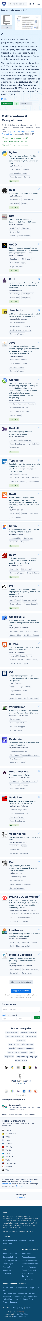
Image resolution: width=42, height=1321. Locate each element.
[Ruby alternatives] (4, 555)
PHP (19, 75)
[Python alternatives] (4, 153)
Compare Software (10, 1257)
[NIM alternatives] (4, 217)
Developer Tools (21, 1288)
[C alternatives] (6, 20)
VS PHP (8, 1130)
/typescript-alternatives (10, 458)
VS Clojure (9, 1157)
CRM (4, 1293)
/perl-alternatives (8, 860)
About (5, 1243)
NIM (37, 69)
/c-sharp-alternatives (10, 670)
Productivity (22, 1293)
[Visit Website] (39, 152)
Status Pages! (8, 1264)
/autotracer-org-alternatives (12, 769)
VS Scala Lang (10, 1163)
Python (20, 69)
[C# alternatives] (4, 673)
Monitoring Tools (26, 1299)
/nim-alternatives (8, 214)
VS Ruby (8, 1147)
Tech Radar (26, 1254)
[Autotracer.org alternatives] (4, 772)
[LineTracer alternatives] (4, 931)
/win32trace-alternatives (11, 705)
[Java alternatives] (4, 343)
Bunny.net (20, 1312)
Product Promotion (10, 1241)
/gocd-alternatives (9, 242)
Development (21, 1040)
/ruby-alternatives (8, 552)
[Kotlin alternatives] (4, 527)
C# (2, 79)
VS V (7, 1170)
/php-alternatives (8, 583)
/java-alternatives (8, 340)
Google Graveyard (29, 1270)
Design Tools (34, 1288)
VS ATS (8, 1140)
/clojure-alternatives (9, 377)
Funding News (8, 1267)
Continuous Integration (14, 1036)
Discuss (31, 1241)
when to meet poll (19, 1316)
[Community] (34, 3)
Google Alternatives (29, 1260)
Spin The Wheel (22, 1314)
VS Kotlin (8, 1167)
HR (25, 1296)
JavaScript (27, 75)
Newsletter (7, 1273)
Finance (5, 1302)
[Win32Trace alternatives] (4, 708)
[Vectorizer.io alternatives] (4, 834)
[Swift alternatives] (4, 495)
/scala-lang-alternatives (11, 795)
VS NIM (8, 1150)
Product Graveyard (29, 1267)
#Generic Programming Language (14, 141)
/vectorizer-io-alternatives (11, 831)
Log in (4, 1015)
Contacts (22, 1241)
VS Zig (7, 1160)
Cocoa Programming (11, 1032)
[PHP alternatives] (4, 586)
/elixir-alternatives (8, 277)
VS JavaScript (10, 1134)
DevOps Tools (31, 1036)
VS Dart (8, 1153)
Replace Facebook (29, 1257)
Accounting (7, 1296)
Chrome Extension (10, 1260)
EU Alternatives (27, 1279)
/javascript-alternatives (10, 308)
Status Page (25, 103)
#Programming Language (11, 138)
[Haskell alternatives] (4, 429)
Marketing (32, 1293)
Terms (28, 1308)
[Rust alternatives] (4, 190)
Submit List (7, 1270)
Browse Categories (10, 1254)
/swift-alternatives (9, 492)
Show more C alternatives (21, 982)
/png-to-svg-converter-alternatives (15, 894)
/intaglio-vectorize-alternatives (13, 952)
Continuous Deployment (29, 1032)
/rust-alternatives (8, 187)
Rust (28, 69)
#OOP (25, 138)
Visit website (7, 103)
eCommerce (17, 1296)
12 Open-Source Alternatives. (19, 132)
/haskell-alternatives (9, 426)
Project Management (10, 1299)
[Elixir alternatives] (4, 280)
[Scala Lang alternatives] (4, 798)
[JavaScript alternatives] (4, 311)
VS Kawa (8, 1144)
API (10, 1243)
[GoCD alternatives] (4, 245)
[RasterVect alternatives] (4, 740)
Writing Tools (33, 1296)
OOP (32, 1052)
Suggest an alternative (21, 991)
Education (14, 1302)
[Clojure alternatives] (4, 380)
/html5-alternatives (9, 641)
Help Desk (12, 1293)
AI (3, 1288)
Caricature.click (23, 82)
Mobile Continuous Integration (17, 1052)
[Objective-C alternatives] (4, 617)
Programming (9, 1057)
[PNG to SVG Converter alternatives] (4, 897)
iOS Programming (21, 1060)
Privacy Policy (18, 1308)
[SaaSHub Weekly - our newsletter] (30, 3)
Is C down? (21, 1197)
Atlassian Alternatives (30, 1264)
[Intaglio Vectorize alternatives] (4, 955)
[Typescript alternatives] (4, 461)
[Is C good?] (16, 103)
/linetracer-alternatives (10, 928)
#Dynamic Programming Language (15, 145)
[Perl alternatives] (4, 863)
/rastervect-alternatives (10, 737)
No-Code (9, 1288)
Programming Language (26, 1056)
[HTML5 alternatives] (4, 644)
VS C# (7, 1137)
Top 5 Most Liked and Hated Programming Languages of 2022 (20, 85)
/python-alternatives (9, 150)
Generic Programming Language (21, 1048)
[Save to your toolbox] (6, 27)
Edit (4, 99)
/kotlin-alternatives (9, 524)
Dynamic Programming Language (21, 1044)
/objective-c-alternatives (11, 614)
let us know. (20, 1186)
